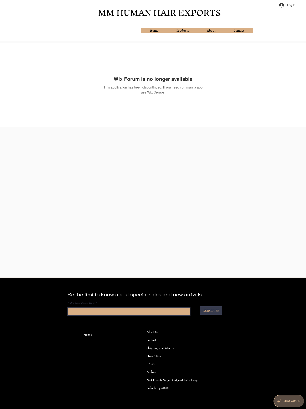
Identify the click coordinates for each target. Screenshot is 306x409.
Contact (151, 340)
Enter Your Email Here (81, 302)
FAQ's (150, 364)
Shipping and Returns (160, 348)
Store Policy (154, 356)
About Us (152, 332)
